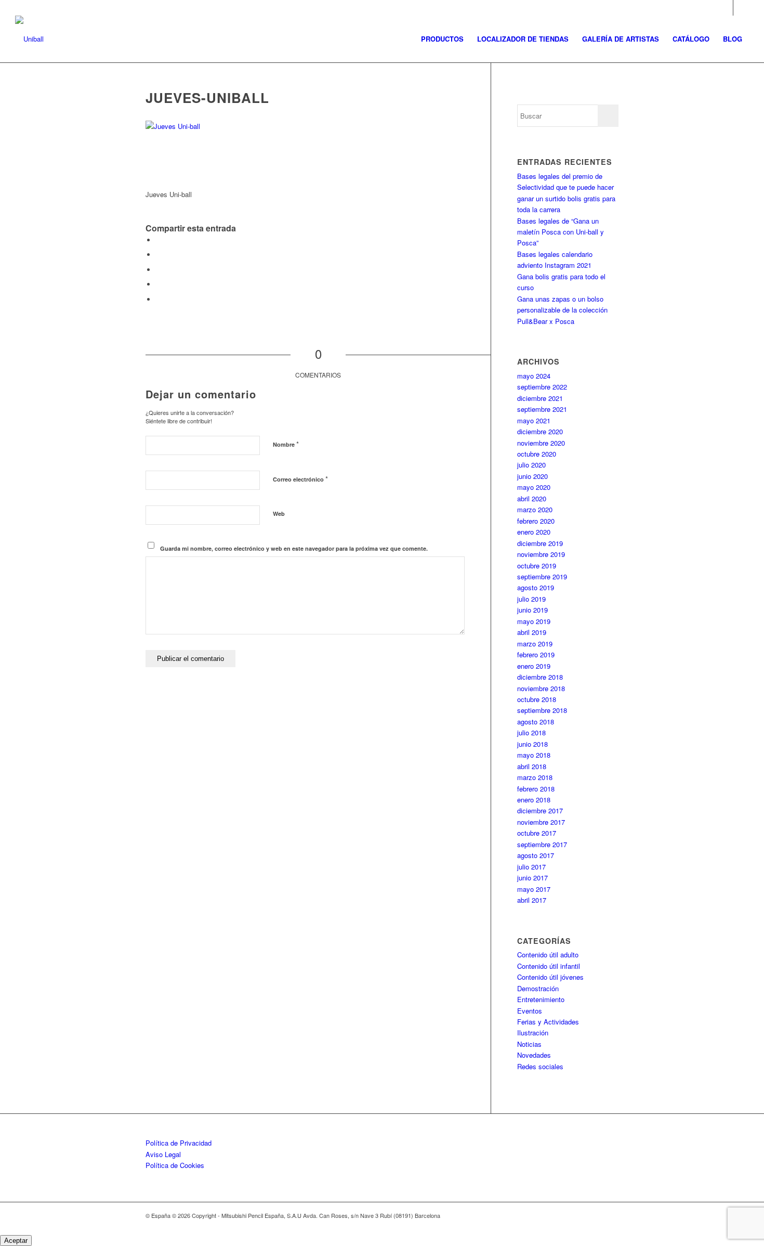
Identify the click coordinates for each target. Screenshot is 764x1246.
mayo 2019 (533, 621)
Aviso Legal (163, 1154)
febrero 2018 (536, 789)
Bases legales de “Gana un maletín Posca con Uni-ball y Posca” (560, 232)
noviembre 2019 (541, 554)
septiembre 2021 (542, 409)
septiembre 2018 (542, 710)
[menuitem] (442, 39)
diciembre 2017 (540, 810)
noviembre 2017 (541, 822)
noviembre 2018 (541, 688)
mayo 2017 (533, 889)
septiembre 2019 (542, 576)
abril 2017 (531, 900)
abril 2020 (531, 498)
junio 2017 (532, 877)
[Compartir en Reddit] (158, 299)
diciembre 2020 (540, 431)
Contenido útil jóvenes (550, 977)
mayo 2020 (533, 487)
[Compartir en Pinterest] (158, 284)
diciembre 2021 (540, 398)
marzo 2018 (534, 777)
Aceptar (16, 1240)
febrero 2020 (536, 521)
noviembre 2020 (541, 443)
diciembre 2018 (540, 677)
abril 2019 (531, 632)
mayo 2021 (533, 420)
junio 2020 (532, 476)
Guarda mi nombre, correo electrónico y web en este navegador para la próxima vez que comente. (294, 548)
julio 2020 (531, 465)
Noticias (529, 1044)
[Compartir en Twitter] (158, 254)
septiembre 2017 (542, 844)
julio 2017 (531, 867)
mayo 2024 (533, 376)
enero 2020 (533, 532)
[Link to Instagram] (725, 8)
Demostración (538, 988)
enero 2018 (533, 799)
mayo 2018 (533, 755)
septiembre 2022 (542, 387)
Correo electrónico (300, 479)
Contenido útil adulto (547, 954)
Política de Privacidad (179, 1143)
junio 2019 (532, 610)
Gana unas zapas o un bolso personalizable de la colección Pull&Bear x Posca (562, 310)
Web (279, 513)
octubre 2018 (536, 699)
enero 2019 (533, 666)
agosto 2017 (535, 855)
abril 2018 (531, 766)
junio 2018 (532, 744)
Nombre (286, 444)
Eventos (529, 1011)
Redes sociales (540, 1066)
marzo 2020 (534, 509)
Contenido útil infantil (548, 966)
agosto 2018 (535, 721)
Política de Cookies (175, 1165)
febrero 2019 (536, 654)
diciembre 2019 (540, 543)
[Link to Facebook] (741, 8)
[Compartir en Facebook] (158, 240)
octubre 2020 (536, 454)
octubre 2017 (536, 833)
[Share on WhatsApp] (158, 270)
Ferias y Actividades (548, 1022)
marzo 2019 (534, 643)
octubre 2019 (536, 565)
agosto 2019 (535, 587)
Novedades (534, 1055)
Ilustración (532, 1032)
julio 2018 (531, 732)
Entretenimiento (540, 999)
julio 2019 (531, 599)
